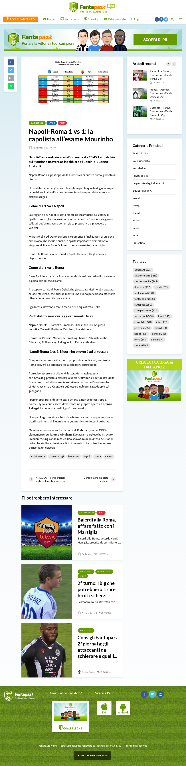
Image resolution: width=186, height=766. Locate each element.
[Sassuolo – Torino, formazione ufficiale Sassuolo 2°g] (140, 111)
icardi (164, 316)
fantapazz (73, 456)
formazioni (144, 316)
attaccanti (142, 269)
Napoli (51, 123)
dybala (161, 287)
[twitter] (152, 694)
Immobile (143, 322)
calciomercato (145, 275)
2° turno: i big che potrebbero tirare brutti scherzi (97, 589)
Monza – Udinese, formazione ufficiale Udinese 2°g (161, 93)
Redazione (87, 554)
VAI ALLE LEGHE (72, 728)
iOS (104, 712)
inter (161, 322)
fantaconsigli (56, 456)
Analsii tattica (38, 456)
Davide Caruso (88, 672)
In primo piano (104, 571)
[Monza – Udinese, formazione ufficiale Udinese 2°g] (140, 93)
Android (123, 712)
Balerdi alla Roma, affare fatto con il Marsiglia (97, 526)
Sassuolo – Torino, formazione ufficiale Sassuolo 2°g (161, 111)
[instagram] (160, 694)
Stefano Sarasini (89, 613)
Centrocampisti (146, 281)
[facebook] (144, 694)
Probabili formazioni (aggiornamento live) (61, 316)
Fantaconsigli (37, 123)
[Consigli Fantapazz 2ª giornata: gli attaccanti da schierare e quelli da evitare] (46, 650)
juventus (142, 328)
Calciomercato (87, 513)
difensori (142, 287)
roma (98, 456)
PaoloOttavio (39, 148)
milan (161, 328)
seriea (157, 339)
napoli (87, 456)
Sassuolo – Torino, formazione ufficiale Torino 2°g (161, 75)
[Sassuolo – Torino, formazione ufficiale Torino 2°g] (140, 74)
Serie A (108, 456)
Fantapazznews (145, 310)
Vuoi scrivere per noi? (93, 755)
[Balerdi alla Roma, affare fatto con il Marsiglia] (46, 532)
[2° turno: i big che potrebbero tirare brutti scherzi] (46, 591)
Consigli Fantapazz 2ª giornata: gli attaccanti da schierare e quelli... (98, 647)
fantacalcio (144, 293)
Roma (62, 123)
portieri (159, 333)
